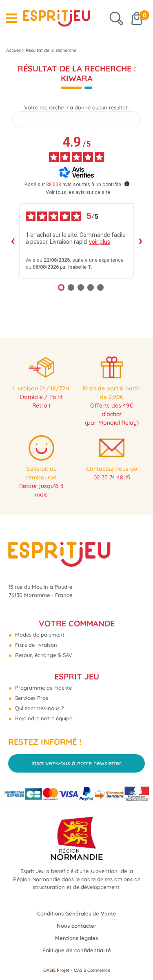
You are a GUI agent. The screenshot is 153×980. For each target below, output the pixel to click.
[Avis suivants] (140, 241)
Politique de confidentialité (76, 950)
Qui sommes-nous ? (38, 708)
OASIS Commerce (92, 970)
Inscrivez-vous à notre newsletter (76, 763)
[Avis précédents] (12, 241)
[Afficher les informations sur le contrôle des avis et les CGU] (127, 183)
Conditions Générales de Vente (76, 913)
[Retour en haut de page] (137, 955)
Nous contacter (76, 925)
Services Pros (30, 698)
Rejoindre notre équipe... (44, 718)
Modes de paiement (38, 634)
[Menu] (11, 18)
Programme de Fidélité (42, 687)
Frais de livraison (35, 644)
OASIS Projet (56, 970)
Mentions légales (76, 938)
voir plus (99, 241)
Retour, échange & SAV (42, 655)
